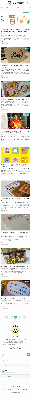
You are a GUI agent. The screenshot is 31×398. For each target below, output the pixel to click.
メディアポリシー (24, 389)
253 (24, 317)
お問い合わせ (10, 389)
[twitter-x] (14, 348)
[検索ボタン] (28, 3)
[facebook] (11, 348)
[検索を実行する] (28, 354)
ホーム (4, 389)
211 (19, 317)
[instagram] (17, 348)
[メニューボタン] (3, 3)
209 (12, 317)
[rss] (17, 386)
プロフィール (16, 389)
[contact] (20, 348)
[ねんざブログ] (15, 3)
